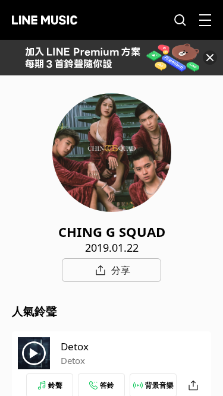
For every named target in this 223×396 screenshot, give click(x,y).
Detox (75, 346)
